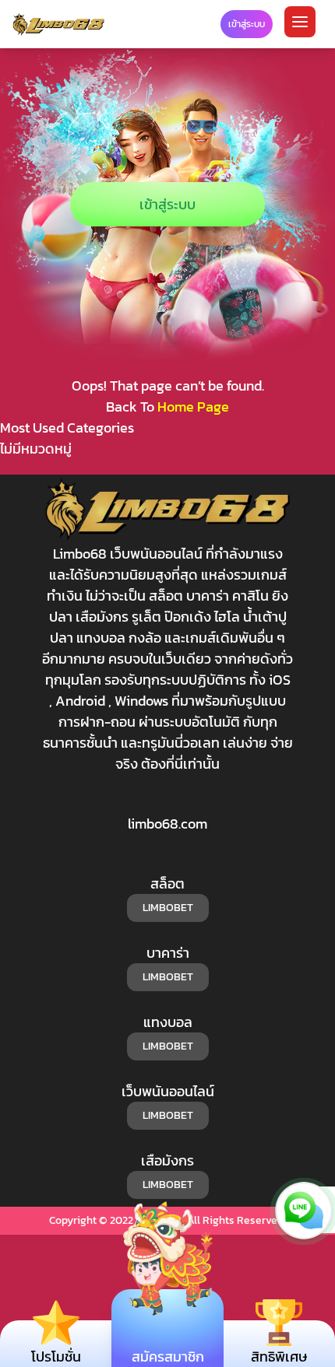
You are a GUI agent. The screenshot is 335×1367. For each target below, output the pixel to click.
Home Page (193, 406)
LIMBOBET (168, 907)
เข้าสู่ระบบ (167, 204)
